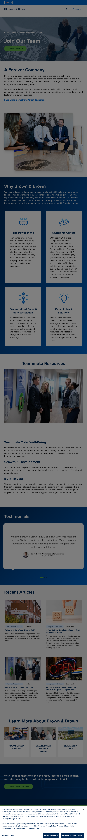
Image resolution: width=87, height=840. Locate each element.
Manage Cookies (8, 835)
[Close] (83, 809)
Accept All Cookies (51, 835)
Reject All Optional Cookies (72, 835)
